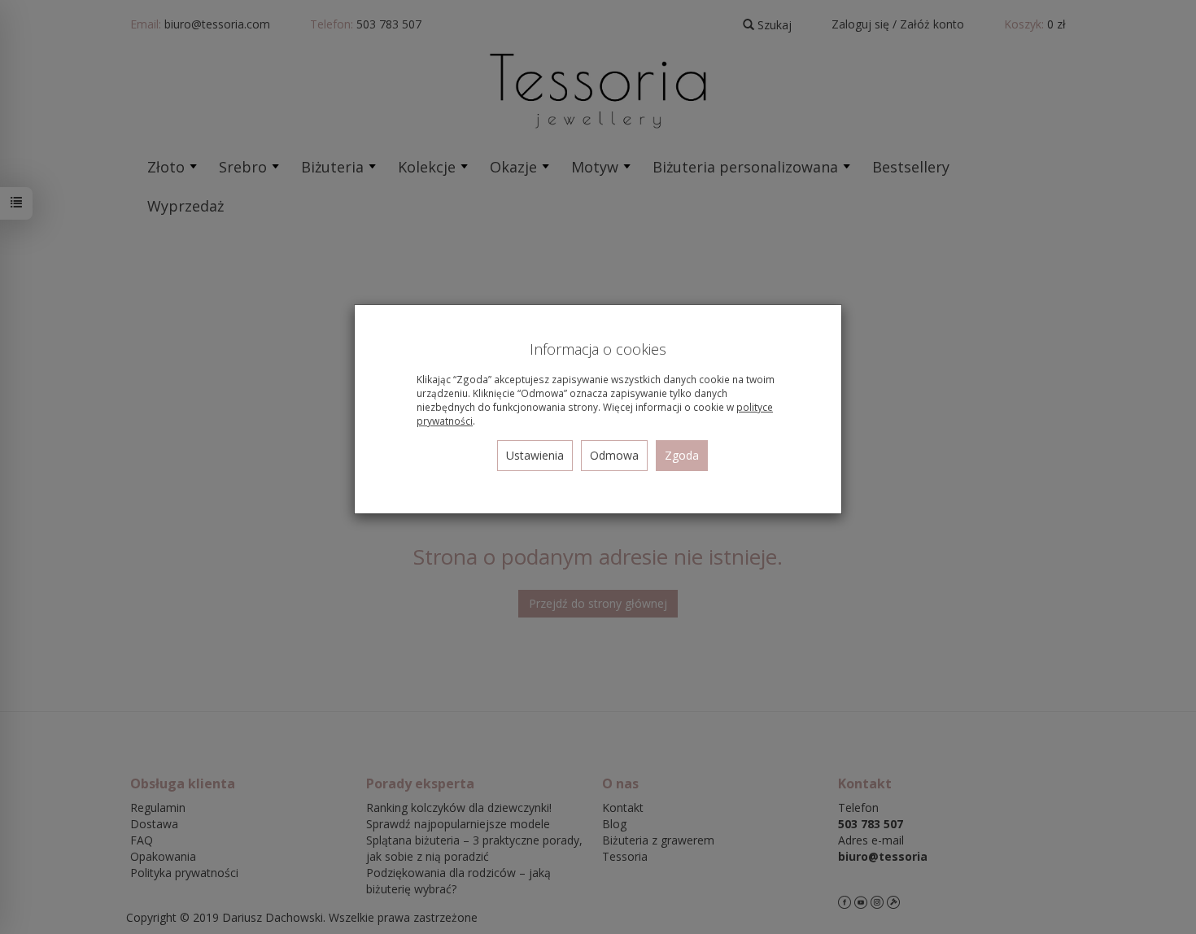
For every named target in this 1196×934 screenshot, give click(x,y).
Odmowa (614, 455)
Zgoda (682, 455)
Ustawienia (535, 455)
